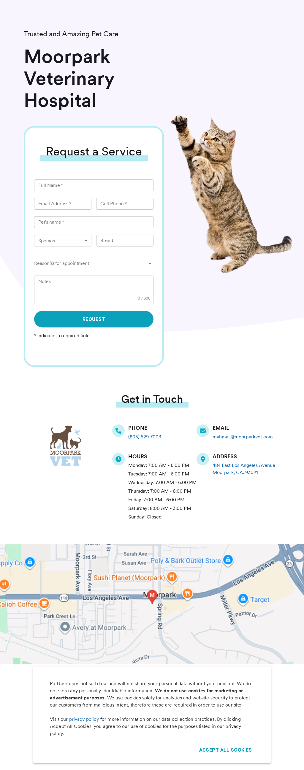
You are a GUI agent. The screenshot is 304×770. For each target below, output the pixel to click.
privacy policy (84, 719)
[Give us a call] (120, 430)
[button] (93, 263)
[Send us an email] (205, 430)
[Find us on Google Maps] (205, 459)
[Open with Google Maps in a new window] (152, 604)
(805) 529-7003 (144, 437)
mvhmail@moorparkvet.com (243, 437)
